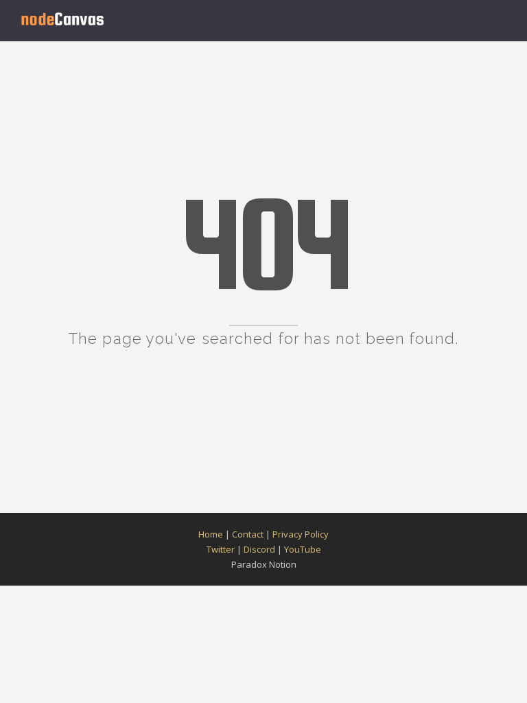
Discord (259, 549)
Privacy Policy (300, 534)
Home (210, 534)
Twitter (221, 549)
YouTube (302, 549)
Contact (248, 534)
